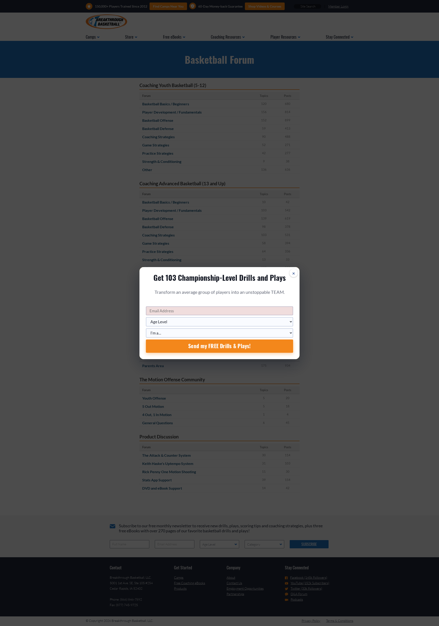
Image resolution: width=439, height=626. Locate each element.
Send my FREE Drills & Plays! (219, 346)
